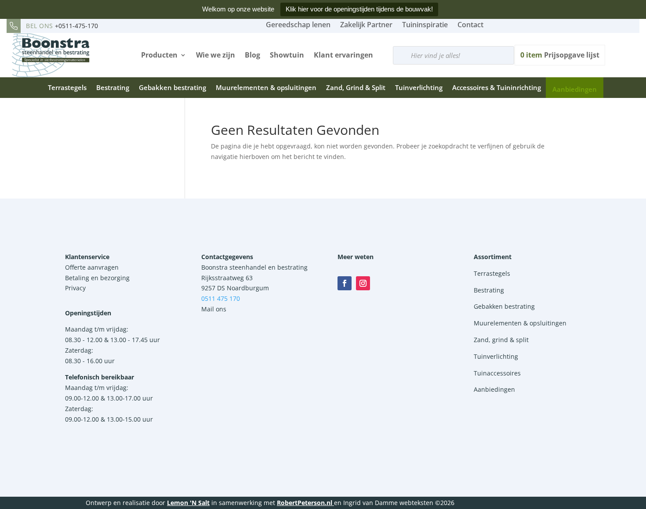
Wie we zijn (215, 55)
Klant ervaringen (343, 55)
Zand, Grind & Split (355, 87)
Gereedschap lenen (298, 24)
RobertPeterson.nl (304, 502)
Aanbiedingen (574, 89)
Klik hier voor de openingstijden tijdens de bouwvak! (359, 9)
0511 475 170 (220, 298)
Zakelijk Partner (366, 24)
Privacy (75, 288)
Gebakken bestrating (172, 87)
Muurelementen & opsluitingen (266, 87)
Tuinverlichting (419, 87)
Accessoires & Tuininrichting (496, 87)
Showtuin (287, 55)
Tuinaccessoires (497, 373)
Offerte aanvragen (92, 267)
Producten (159, 55)
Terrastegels (67, 87)
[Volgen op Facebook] (345, 283)
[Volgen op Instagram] (363, 283)
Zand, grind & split (501, 340)
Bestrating (112, 87)
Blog (252, 55)
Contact (470, 24)
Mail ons (213, 309)
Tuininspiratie (425, 24)
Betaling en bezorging (97, 278)
